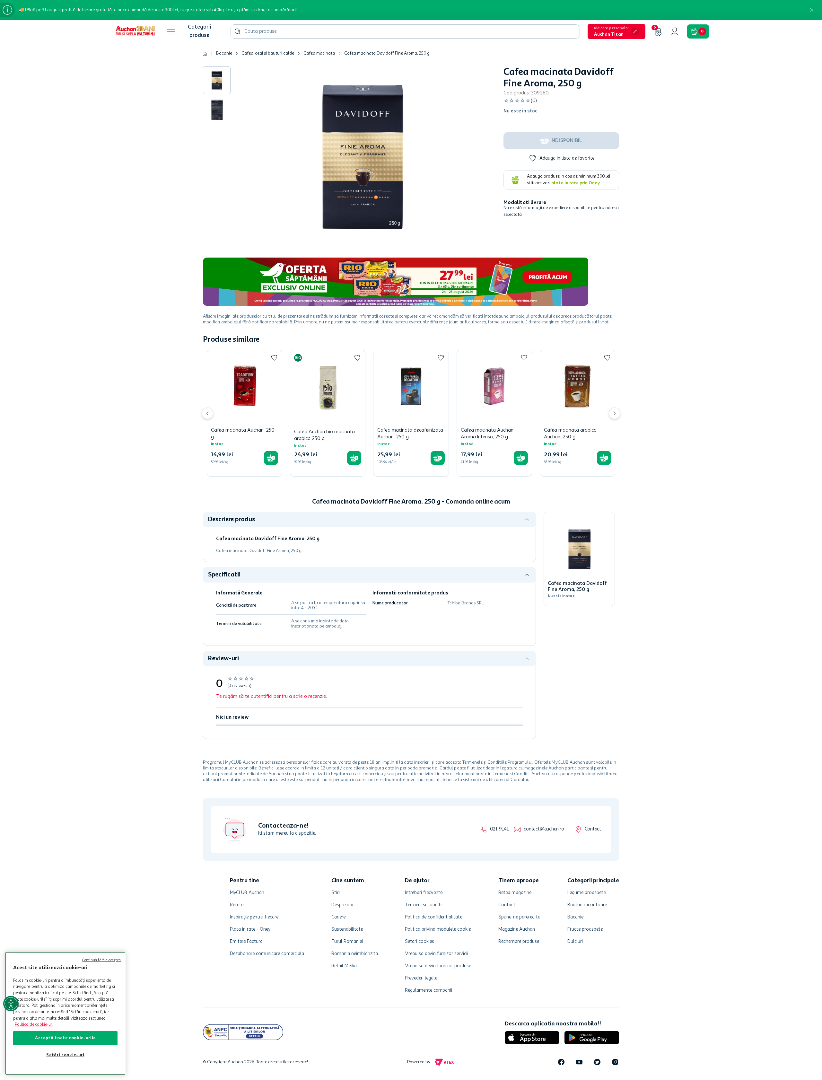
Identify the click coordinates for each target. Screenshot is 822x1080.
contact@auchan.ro (544, 829)
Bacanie (224, 53)
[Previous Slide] (207, 413)
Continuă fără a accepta (101, 960)
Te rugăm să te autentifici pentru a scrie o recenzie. (271, 696)
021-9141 (499, 829)
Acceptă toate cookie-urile (65, 1038)
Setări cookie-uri (65, 1055)
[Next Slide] (614, 413)
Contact (593, 829)
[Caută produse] (237, 31)
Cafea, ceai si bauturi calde (267, 53)
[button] (616, 31)
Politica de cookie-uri (34, 1025)
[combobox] (405, 31)
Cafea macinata (319, 53)
